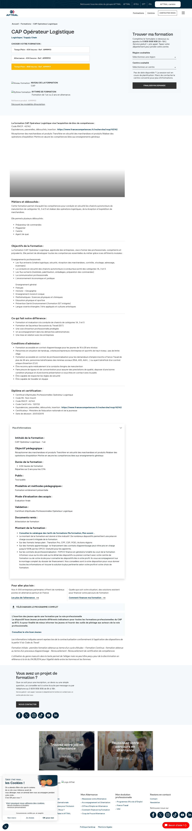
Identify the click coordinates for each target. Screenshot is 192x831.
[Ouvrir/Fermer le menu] (182, 12)
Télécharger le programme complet (37, 607)
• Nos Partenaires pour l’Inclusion (60, 806)
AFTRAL (126, 4)
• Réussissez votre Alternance (93, 799)
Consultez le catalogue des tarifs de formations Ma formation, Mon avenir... (57, 533)
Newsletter (155, 802)
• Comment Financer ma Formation (95, 810)
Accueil (15, 24)
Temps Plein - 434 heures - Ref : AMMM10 (32, 50)
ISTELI (136, 4)
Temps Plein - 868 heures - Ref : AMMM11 (32, 67)
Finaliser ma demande (154, 85)
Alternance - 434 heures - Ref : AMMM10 (32, 58)
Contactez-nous (167, 13)
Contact (153, 799)
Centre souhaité (141, 63)
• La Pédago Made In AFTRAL (58, 813)
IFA (150, 4)
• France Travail (121, 805)
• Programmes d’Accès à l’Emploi (128, 802)
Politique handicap (87, 827)
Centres (151, 13)
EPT (143, 4)
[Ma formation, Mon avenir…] (12, 13)
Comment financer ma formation (85, 598)
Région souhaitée (141, 52)
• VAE (117, 809)
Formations (138, 13)
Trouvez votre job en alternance (66, 747)
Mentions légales (105, 827)
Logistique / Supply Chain (24, 37)
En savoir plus (65, 756)
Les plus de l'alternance (23, 598)
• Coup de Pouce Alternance (93, 813)
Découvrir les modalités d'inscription (28, 104)
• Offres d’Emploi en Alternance (94, 806)
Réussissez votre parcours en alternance (125, 746)
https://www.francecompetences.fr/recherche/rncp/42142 (87, 129)
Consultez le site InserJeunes (26, 632)
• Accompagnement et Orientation (95, 802)
